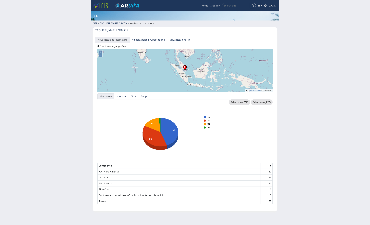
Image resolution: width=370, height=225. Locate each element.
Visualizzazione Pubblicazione (148, 39)
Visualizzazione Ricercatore (112, 39)
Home (204, 5)
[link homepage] (101, 6)
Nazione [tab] (121, 96)
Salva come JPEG (262, 102)
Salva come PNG (239, 102)
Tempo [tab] (144, 96)
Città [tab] (133, 96)
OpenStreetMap (254, 90)
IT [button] (259, 5)
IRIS (95, 23)
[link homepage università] (127, 6)
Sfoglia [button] (214, 5)
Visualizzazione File (180, 39)
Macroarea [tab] (106, 96)
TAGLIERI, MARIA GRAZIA (113, 23)
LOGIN (272, 5)
